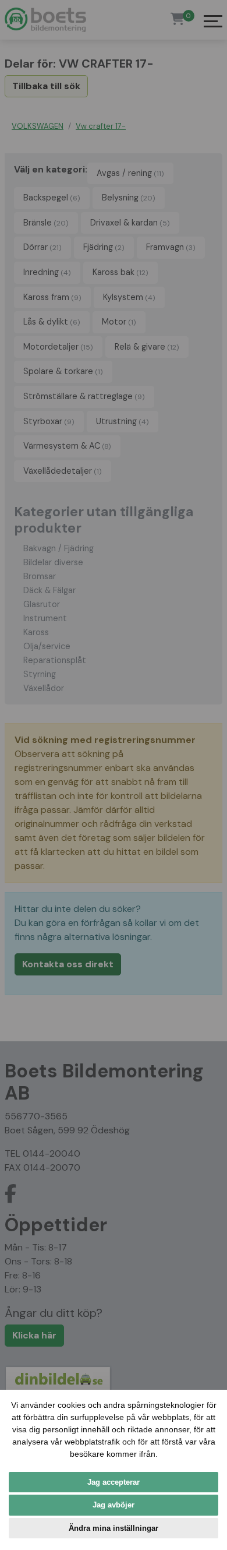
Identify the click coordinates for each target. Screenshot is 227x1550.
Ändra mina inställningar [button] (113, 1528)
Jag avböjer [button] (113, 1504)
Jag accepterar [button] (113, 1482)
